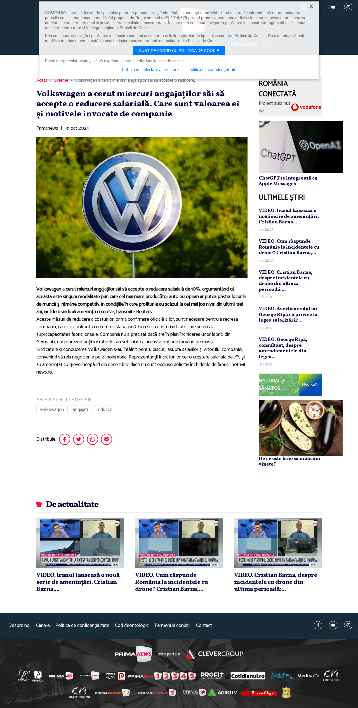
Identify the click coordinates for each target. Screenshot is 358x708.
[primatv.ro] (24, 676)
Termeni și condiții (172, 625)
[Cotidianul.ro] (248, 675)
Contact (204, 625)
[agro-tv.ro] (223, 692)
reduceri (104, 409)
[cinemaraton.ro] (331, 675)
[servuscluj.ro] (258, 692)
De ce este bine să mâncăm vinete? (289, 462)
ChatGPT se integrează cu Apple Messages (288, 181)
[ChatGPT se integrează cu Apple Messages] (301, 147)
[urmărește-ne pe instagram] (348, 625)
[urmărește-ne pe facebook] (318, 625)
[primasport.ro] (162, 675)
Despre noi (19, 625)
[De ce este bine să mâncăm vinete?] (301, 428)
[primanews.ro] (90, 675)
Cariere (43, 625)
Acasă (42, 80)
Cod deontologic (132, 625)
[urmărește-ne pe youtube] (333, 625)
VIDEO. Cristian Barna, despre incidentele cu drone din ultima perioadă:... (285, 281)
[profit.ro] (212, 675)
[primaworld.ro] (194, 692)
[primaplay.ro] (115, 676)
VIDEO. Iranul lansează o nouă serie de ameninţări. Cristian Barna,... (289, 216)
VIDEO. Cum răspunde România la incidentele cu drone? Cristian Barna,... (289, 247)
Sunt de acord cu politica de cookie (179, 50)
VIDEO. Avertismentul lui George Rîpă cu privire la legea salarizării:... (288, 315)
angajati (80, 409)
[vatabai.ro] (286, 692)
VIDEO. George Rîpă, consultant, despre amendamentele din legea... (283, 348)
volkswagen (52, 409)
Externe (61, 80)
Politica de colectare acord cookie (152, 70)
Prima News (133, 654)
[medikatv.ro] (308, 675)
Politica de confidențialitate (82, 625)
